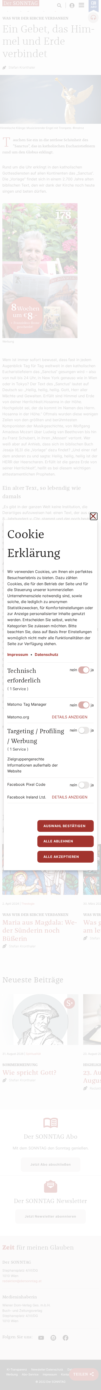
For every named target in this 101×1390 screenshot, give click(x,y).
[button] (73, 717)
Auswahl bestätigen (64, 826)
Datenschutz (46, 654)
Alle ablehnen (58, 841)
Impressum (17, 654)
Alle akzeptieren (61, 857)
